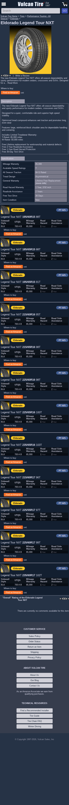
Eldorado (14, 18)
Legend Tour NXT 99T (20, 542)
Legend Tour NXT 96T (20, 477)
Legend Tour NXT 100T (21, 412)
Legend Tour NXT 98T (20, 347)
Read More (13, 83)
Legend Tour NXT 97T (20, 510)
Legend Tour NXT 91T (20, 281)
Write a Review (22, 75)
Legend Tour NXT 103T (21, 444)
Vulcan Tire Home (9, 16)
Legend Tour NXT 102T (21, 575)
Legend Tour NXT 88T (20, 216)
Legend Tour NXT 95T (20, 314)
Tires (22, 16)
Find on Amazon (10, 92)
